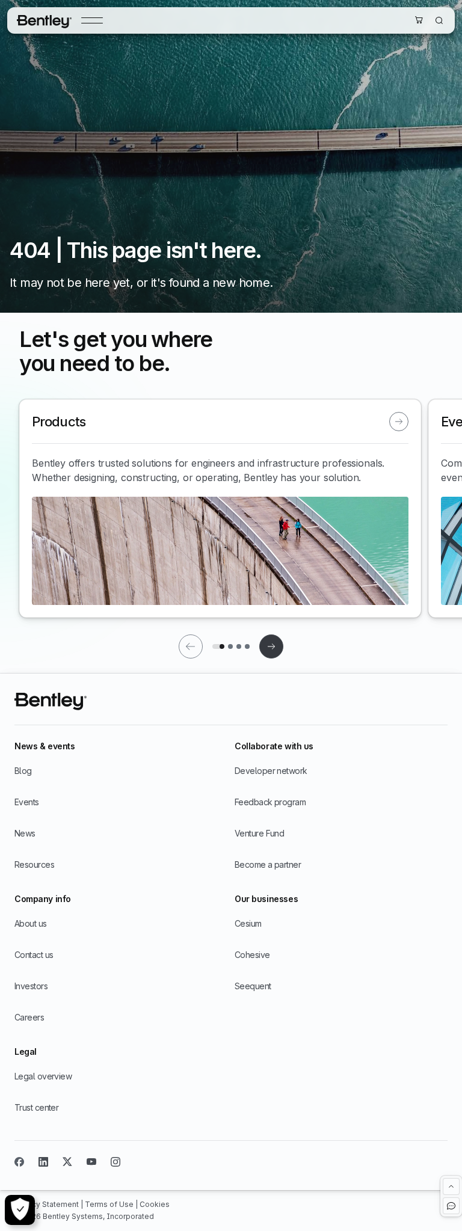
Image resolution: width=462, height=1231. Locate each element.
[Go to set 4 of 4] (247, 646)
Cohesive (252, 955)
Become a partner (268, 864)
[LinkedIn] (43, 1162)
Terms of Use (110, 1204)
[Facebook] (19, 1162)
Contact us (33, 955)
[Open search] (439, 20)
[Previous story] (191, 646)
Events (26, 802)
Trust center (36, 1107)
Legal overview (43, 1076)
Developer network (271, 771)
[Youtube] (91, 1162)
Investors (31, 986)
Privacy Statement (47, 1204)
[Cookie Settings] (20, 1210)
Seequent (253, 986)
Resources (34, 864)
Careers (29, 1017)
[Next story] (271, 646)
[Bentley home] (44, 20)
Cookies (155, 1204)
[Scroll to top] (451, 1186)
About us (30, 923)
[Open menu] (92, 20)
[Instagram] (115, 1162)
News (24, 833)
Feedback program (270, 802)
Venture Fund (259, 833)
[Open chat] (451, 1205)
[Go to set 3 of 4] (238, 646)
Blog (23, 771)
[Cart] (418, 20)
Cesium (248, 923)
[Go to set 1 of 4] (218, 646)
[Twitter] (67, 1162)
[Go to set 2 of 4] (230, 646)
